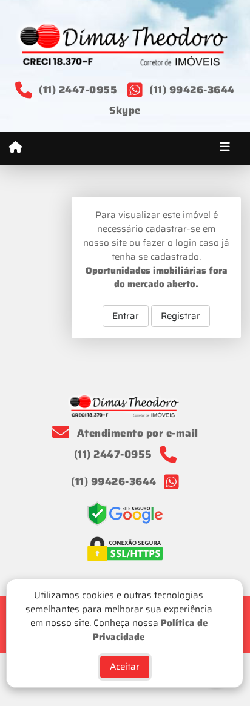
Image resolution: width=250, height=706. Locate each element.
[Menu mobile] (15, 148)
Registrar (180, 316)
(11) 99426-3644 (192, 89)
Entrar (125, 316)
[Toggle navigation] (225, 148)
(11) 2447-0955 (78, 89)
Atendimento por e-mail (136, 433)
